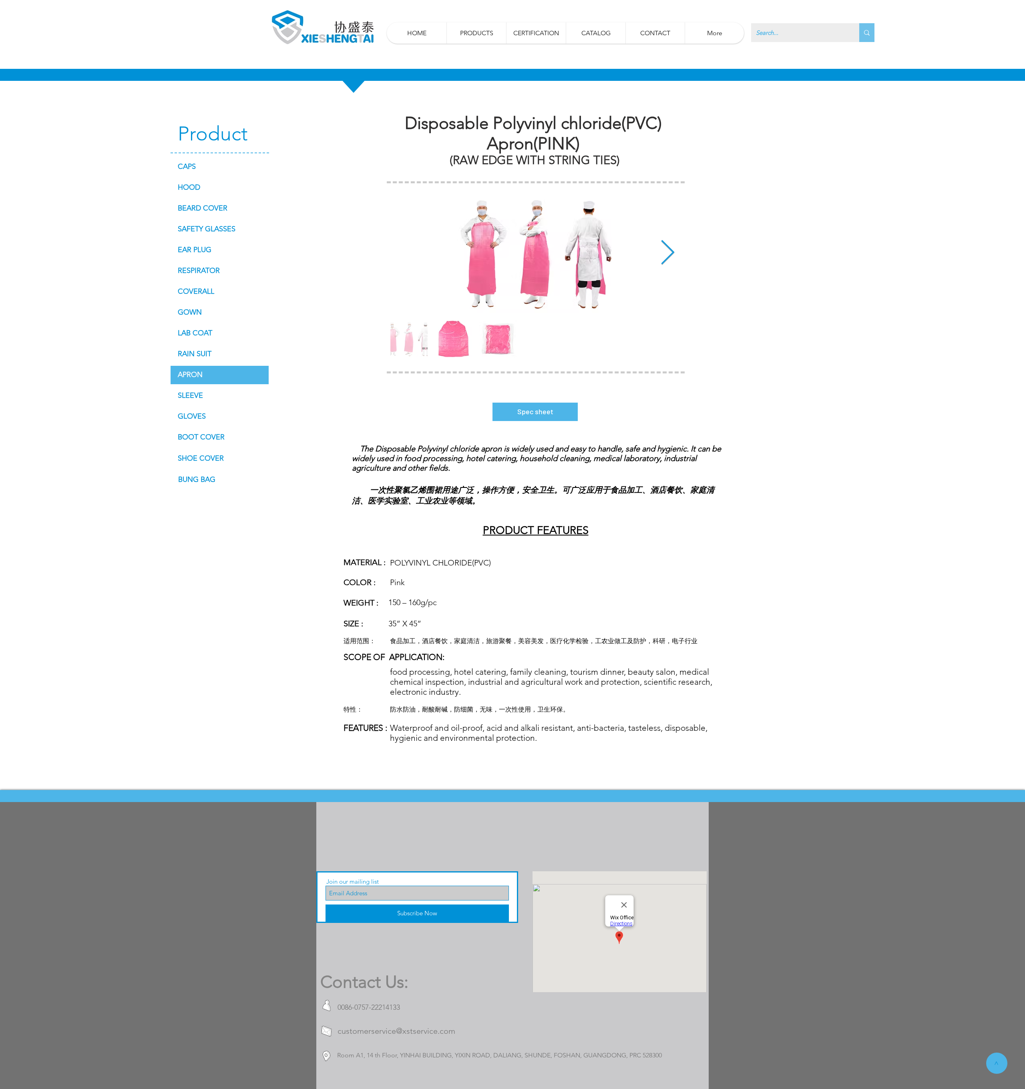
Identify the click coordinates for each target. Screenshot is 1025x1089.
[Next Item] (667, 253)
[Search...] (866, 32)
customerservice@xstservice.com (396, 1031)
